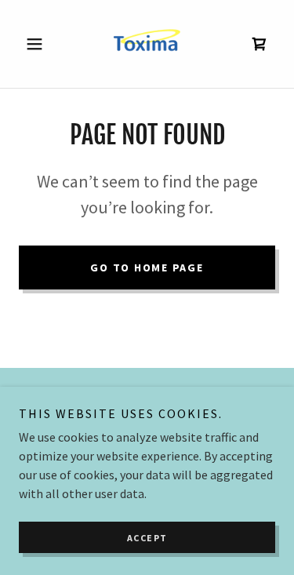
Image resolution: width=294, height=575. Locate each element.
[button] (38, 44)
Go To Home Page (146, 267)
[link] (147, 44)
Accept (147, 538)
